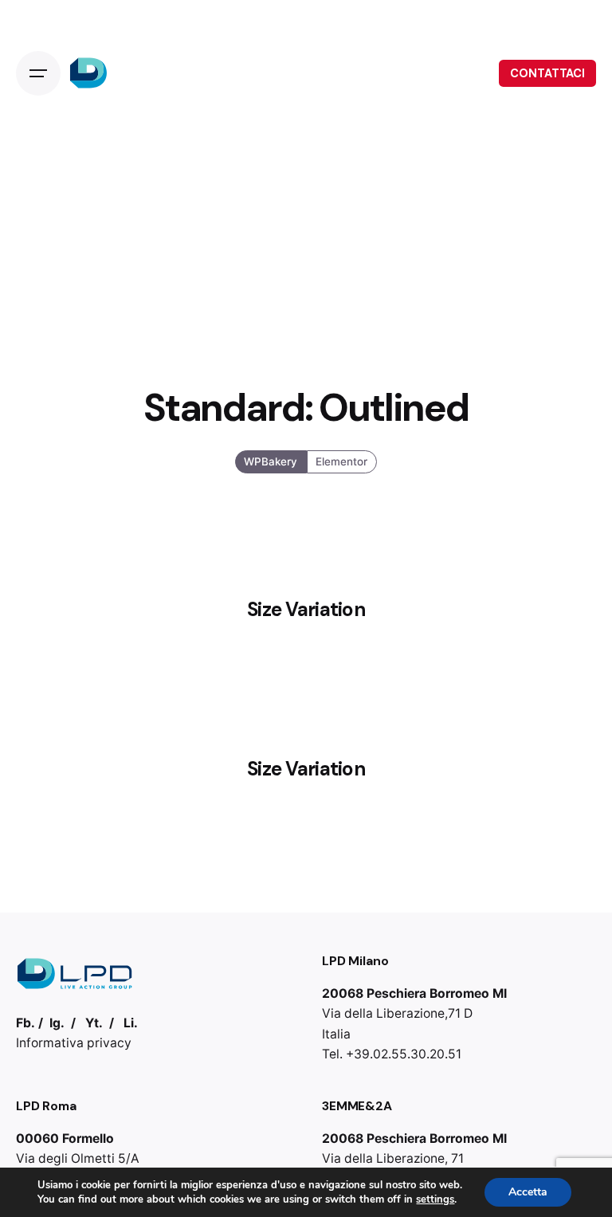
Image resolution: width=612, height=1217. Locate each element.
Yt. (94, 1023)
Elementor (341, 460)
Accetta (527, 1191)
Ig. (57, 1023)
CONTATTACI (547, 73)
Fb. (25, 1023)
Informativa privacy (73, 1042)
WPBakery (271, 460)
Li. (131, 1023)
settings (435, 1199)
